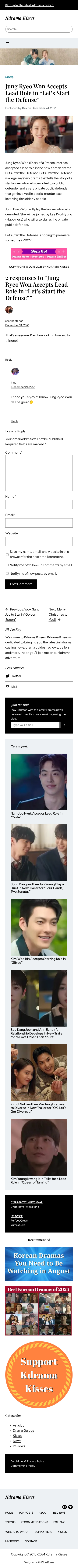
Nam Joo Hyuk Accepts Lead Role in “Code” (36, 815)
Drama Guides (23, 1430)
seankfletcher (14, 321)
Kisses (17, 1436)
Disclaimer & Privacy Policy (27, 1461)
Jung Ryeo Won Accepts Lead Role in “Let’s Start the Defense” (37, 93)
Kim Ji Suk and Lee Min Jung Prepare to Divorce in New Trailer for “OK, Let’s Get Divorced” (38, 1107)
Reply (8, 359)
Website (11, 533)
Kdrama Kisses (19, 18)
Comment (14, 452)
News (9, 77)
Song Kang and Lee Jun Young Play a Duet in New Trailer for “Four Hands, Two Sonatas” (37, 888)
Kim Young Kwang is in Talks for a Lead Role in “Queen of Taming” (38, 1180)
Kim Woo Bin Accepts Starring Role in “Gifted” (38, 960)
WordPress (47, 1562)
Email (10, 515)
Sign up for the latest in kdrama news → (29, 5)
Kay (13, 382)
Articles (18, 1425)
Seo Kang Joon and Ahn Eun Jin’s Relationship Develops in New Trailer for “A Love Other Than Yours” (37, 1033)
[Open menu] (7, 43)
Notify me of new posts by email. (33, 573)
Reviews (19, 1446)
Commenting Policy (23, 1465)
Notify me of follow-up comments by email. (41, 565)
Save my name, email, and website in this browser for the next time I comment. (39, 554)
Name (10, 496)
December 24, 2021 (17, 325)
